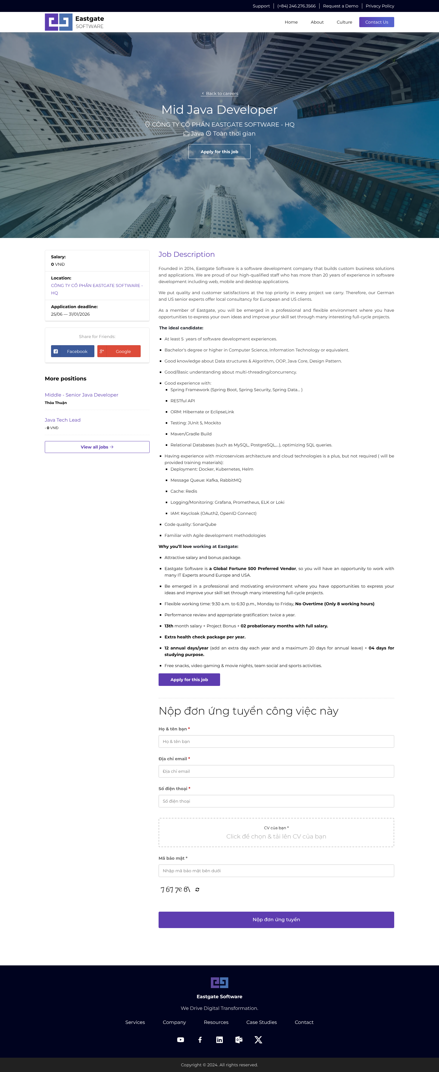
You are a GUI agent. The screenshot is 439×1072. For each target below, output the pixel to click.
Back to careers (221, 93)
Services (135, 1022)
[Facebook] (200, 1040)
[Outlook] (239, 1040)
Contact (304, 1022)
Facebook (77, 351)
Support (261, 6)
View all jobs (95, 447)
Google (123, 351)
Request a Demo (340, 6)
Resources (216, 1022)
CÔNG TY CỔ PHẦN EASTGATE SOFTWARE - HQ (223, 124)
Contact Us (376, 22)
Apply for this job (219, 151)
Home (291, 22)
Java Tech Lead (63, 420)
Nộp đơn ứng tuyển (276, 920)
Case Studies (261, 1022)
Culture (344, 22)
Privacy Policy (380, 6)
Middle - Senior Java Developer (81, 395)
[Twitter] (258, 1040)
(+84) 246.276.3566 (296, 6)
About (317, 22)
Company (174, 1022)
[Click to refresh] (176, 889)
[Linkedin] (219, 1040)
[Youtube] (181, 1040)
